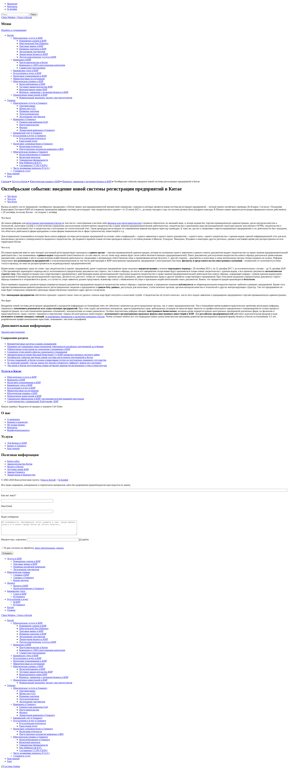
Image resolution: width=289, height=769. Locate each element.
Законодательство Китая (19, 464)
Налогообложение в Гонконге (34, 154)
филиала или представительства (124, 223)
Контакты (12, 6)
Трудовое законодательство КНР (36, 87)
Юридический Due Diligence (33, 43)
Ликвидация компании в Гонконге (37, 130)
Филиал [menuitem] (23, 712)
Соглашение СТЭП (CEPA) (33, 165)
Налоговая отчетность (30, 146)
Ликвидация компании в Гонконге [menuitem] (37, 715)
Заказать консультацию (13, 332)
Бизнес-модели (21, 580)
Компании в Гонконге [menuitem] (24, 704)
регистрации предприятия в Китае (44, 223)
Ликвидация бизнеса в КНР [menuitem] (33, 639)
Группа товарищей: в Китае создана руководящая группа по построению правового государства (56, 360)
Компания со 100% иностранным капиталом (42, 65)
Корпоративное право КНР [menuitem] (33, 674)
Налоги (11, 583)
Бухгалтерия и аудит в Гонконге (29, 135)
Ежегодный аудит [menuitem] (28, 726)
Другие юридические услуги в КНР (37, 57)
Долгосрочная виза (29, 114)
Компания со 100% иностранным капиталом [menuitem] (42, 650)
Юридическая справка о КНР (28, 81)
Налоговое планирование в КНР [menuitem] (30, 661)
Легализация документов (32, 51)
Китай (10, 35)
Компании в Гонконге (24, 119)
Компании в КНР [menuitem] (22, 644)
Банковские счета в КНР (25, 70)
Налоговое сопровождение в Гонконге (33, 143)
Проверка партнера (29, 111)
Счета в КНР (19, 594)
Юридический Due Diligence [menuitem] (33, 628)
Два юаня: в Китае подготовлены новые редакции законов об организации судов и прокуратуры (57, 365)
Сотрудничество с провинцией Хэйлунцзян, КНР (32, 401)
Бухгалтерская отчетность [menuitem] (32, 723)
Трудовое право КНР (18, 469)
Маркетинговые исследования (29, 78)
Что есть (11, 199)
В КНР (16, 602)
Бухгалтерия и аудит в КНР (27, 73)
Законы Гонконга (16, 472)
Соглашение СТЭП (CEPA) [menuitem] (33, 750)
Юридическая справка (18, 572)
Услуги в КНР (14, 558)
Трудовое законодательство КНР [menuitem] (36, 672)
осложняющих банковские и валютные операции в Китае (75, 316)
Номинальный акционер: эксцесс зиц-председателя (45, 97)
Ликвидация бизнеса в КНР (33, 54)
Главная (5, 181)
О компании (13, 419)
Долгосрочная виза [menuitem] (29, 699)
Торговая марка (27, 105)
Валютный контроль (29, 157)
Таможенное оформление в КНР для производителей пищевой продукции (45, 398)
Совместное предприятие (32, 68)
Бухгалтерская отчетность (32, 138)
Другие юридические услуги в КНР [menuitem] (37, 642)
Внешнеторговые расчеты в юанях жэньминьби (31, 343)
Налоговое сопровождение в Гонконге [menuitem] (33, 728)
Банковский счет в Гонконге (27, 133)
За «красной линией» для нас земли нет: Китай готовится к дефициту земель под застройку (54, 362)
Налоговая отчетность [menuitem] (30, 731)
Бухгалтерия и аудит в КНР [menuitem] (27, 658)
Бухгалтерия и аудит (17, 599)
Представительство (29, 124)
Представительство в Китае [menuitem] (33, 647)
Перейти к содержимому (14, 30)
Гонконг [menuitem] (11, 685)
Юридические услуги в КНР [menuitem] (28, 623)
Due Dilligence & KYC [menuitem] (30, 747)
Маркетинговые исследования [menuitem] (29, 663)
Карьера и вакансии (17, 422)
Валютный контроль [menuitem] (29, 742)
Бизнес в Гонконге (16, 445)
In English (12, 9)
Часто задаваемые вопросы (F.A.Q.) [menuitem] (31, 753)
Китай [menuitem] (10, 620)
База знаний (13, 173)
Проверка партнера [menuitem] (29, 696)
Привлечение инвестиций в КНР (30, 95)
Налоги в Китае (15, 466)
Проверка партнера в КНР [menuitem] (32, 634)
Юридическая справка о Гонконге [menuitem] (30, 737)
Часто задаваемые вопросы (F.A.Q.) (31, 168)
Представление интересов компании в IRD (41, 149)
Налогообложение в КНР (32, 84)
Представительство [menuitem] (29, 709)
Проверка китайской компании (29, 566)
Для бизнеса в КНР (17, 443)
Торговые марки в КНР (31, 46)
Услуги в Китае (20, 181)
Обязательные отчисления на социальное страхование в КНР (38, 349)
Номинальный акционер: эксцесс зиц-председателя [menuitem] (45, 682)
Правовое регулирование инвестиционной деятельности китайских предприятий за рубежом (55, 346)
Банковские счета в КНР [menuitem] (25, 655)
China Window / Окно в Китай (16, 17)
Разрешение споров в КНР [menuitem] (33, 625)
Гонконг (11, 100)
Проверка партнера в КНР (32, 49)
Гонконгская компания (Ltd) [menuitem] (33, 707)
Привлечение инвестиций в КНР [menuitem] (30, 680)
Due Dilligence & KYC (30, 162)
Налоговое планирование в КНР (30, 76)
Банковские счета (16, 591)
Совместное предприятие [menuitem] (32, 653)
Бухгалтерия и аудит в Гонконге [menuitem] (29, 720)
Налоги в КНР (20, 585)
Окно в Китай (48, 480)
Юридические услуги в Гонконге (30, 103)
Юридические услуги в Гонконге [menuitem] (30, 688)
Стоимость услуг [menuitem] (22, 756)
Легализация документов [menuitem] (32, 636)
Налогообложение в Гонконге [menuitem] (34, 739)
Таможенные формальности (33, 160)
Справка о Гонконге (23, 577)
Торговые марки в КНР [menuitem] (31, 631)
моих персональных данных (49, 548)
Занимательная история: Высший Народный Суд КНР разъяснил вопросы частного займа (53, 354)
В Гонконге (19, 596)
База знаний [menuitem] (13, 758)
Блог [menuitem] (9, 761)
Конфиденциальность (18, 430)
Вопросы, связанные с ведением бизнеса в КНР (43, 92)
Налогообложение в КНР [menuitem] (32, 669)
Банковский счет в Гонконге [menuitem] (27, 718)
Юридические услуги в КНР (28, 38)
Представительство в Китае (33, 62)
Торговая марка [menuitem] (27, 691)
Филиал (23, 127)
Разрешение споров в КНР (33, 40)
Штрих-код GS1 (27, 108)
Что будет (12, 201)
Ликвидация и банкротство (21, 474)
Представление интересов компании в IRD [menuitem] (41, 734)
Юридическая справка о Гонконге (30, 152)
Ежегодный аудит (28, 141)
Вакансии (12, 3)
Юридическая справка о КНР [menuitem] (28, 666)
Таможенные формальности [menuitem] (33, 745)
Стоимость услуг (22, 171)
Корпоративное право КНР (33, 89)
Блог (9, 176)
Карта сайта (13, 461)
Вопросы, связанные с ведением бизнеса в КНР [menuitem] (43, 677)
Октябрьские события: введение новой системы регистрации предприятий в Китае (50, 357)
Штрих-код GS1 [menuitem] (27, 693)
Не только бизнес (16, 424)
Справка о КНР (21, 575)
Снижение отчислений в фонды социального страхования (37, 352)
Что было (12, 196)
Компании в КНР (22, 59)
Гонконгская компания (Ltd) (33, 122)
